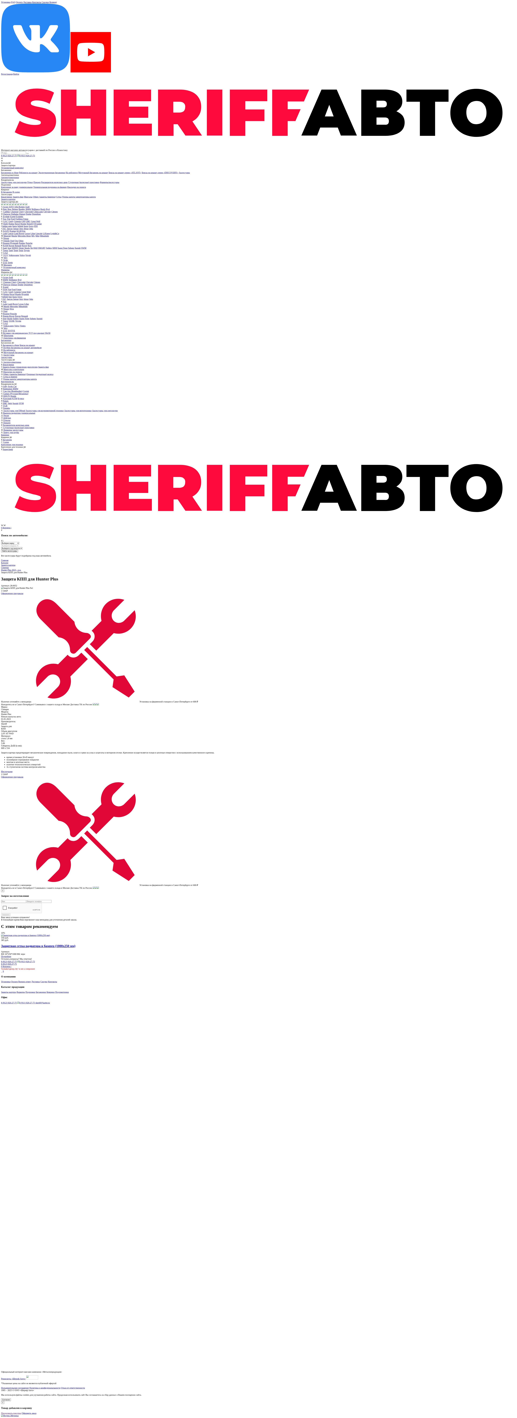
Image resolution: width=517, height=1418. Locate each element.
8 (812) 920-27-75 (9, 156)
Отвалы (6, 420)
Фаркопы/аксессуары (109, 182)
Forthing (19, 219)
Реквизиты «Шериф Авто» (13, 1379)
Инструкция (6, 771)
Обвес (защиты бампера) (44, 197)
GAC (5, 221)
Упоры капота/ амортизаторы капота (79, 197)
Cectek (26, 391)
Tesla (21, 250)
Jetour (26, 228)
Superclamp (8, 449)
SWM (83, 248)
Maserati (7, 236)
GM (23, 221)
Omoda (6, 241)
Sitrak (21, 248)
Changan (14, 212)
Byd (48, 209)
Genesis (17, 221)
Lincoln (39, 233)
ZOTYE (11, 331)
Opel (12, 241)
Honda (23, 224)
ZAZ (5, 262)
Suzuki (78, 248)
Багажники (6, 340)
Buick (43, 209)
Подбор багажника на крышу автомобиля (22, 347)
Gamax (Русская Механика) (15, 394)
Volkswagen (14, 255)
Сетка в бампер (10, 377)
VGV (5, 255)
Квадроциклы (7, 381)
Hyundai (38, 224)
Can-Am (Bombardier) (12, 391)
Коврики (5, 435)
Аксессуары (184, 172)
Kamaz (13, 231)
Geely (11, 221)
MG (33, 236)
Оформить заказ (29, 1413)
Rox (29, 245)
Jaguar (16, 228)
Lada (5, 233)
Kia (23, 231)
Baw (10, 209)
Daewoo (7, 214)
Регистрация (7, 74)
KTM (14, 398)
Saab (5, 248)
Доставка (27, 2)
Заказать (5, 915)
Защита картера (8, 199)
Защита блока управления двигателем (20, 367)
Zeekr (10, 262)
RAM (5, 245)
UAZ (5, 253)
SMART (42, 248)
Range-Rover (9, 316)
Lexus (27, 233)
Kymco (21, 398)
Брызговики (6, 197)
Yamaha (6, 408)
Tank (11, 250)
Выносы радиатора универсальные (19, 413)
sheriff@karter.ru (42, 1003)
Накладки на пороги (76, 187)
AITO (11, 207)
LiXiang (46, 233)
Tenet (15, 250)
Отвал (30, 182)
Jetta (31, 228)
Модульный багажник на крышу (93, 172)
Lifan (33, 233)
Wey (6, 258)
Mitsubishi (44, 236)
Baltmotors (7, 389)
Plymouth (14, 243)
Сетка (59, 197)
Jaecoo (10, 228)
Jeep (21, 228)
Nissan (6, 238)
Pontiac (22, 243)
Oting (21, 241)
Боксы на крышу (27, 345)
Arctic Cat (12, 386)
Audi (27, 207)
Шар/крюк (8, 335)
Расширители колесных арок (54, 182)
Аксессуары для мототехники (78, 410)
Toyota (27, 250)
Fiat (8, 219)
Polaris (5, 401)
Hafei (5, 224)
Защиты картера (8, 992)
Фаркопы (5, 270)
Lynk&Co (54, 233)
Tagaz (5, 250)
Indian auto (7, 226)
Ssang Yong (62, 248)
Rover (24, 245)
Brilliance (36, 209)
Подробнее (6, 956)
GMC (27, 221)
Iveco (31, 226)
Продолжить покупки (11, 1413)
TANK (12, 321)
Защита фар (18, 197)
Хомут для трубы (11, 432)
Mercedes (14, 306)
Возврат (53, 2)
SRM (54, 248)
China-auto (38, 212)
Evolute (6, 216)
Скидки (45, 2)
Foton (25, 219)
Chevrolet (29, 212)
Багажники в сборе (10, 172)
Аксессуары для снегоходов (14, 182)
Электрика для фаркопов (14, 338)
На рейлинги (72, 172)
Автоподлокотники (10, 177)
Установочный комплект (12, 168)
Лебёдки (7, 418)
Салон (6, 442)
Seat (9, 248)
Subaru (71, 248)
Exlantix (19, 216)
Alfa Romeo (19, 207)
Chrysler (47, 212)
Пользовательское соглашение (15, 1388)
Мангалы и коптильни (14, 369)
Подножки (30, 992)
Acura (5, 207)
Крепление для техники (12, 444)
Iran (10, 297)
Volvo (22, 255)
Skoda (27, 248)
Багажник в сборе (11, 345)
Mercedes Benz (24, 236)
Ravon (11, 245)
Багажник (7, 440)
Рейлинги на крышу (28, 172)
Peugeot (6, 243)
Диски (6, 415)
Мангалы (28, 197)
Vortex (23, 326)
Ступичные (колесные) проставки (83, 182)
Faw (5, 219)
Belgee (15, 209)
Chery (21, 212)
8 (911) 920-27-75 (27, 156)
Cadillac (6, 212)
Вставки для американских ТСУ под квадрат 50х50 (26, 333)
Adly (5, 386)
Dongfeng (36, 214)
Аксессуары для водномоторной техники (45, 410)
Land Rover (19, 233)
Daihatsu (15, 214)
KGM (19, 231)
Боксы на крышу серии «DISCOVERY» (160, 172)
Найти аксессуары (9, 551)
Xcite (5, 260)
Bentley (22, 209)
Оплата (19, 2)
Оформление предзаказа (12, 593)
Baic (5, 209)
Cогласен (6, 1400)
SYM (21, 403)
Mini (37, 236)
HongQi (30, 224)
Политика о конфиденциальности (44, 1388)
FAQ (13, 2)
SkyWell (34, 248)
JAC (4, 228)
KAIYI (6, 231)
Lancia (10, 233)
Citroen (54, 212)
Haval (17, 224)
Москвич (8, 265)
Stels (10, 403)
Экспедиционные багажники (51, 172)
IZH (36, 226)
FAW (5, 289)
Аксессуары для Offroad (14, 410)
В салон (16, 192)
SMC (5, 403)
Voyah (28, 255)
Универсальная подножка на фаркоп (50, 187)
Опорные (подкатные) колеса (39, 374)
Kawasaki (7, 398)
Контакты (36, 2)
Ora (16, 241)
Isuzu (26, 226)
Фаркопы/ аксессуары (13, 430)
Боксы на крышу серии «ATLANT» (125, 172)
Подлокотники (62, 992)
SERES (15, 248)
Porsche (29, 243)
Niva (12, 309)
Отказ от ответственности (73, 1388)
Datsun (22, 214)
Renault (18, 245)
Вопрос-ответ (24, 982)
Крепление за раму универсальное (17, 187)
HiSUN (6, 396)
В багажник (6, 192)
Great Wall (35, 221)
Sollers (49, 248)
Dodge (29, 214)
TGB (5, 406)
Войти (16, 74)
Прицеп (37, 182)
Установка (6, 2)
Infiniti (20, 226)
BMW (28, 209)
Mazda (14, 236)
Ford (13, 219)
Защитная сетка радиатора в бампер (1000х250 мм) (38, 946)
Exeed (12, 216)
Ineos (14, 226)
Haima (11, 224)
